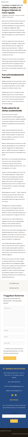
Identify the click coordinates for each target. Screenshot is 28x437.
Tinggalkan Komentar (8, 15)
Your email (14, 413)
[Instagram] (12, 395)
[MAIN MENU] (25, 2)
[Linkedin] (16, 395)
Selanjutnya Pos (14, 288)
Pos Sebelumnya (14, 283)
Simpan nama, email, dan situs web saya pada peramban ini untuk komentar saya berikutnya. (13, 351)
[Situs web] (14, 343)
